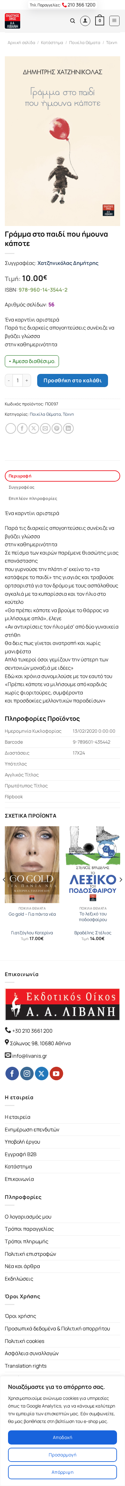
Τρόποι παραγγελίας (29, 1228)
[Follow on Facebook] (12, 1073)
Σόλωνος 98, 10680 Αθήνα (40, 1043)
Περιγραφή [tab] (20, 476)
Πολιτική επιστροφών (30, 1253)
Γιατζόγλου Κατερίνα (32, 933)
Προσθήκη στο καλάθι (73, 380)
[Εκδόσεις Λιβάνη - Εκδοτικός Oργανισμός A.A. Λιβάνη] (26, 21)
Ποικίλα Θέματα (84, 42)
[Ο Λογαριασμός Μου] (85, 21)
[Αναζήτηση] (72, 21)
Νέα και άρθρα (22, 1266)
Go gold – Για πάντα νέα (32, 914)
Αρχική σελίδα (21, 42)
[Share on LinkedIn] (68, 428)
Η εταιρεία (17, 1116)
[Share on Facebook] (22, 428)
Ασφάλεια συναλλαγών (32, 1353)
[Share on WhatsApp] (10, 428)
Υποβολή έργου (22, 1141)
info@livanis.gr (29, 1055)
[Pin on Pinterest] (57, 428)
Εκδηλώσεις (19, 1278)
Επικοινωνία (19, 1178)
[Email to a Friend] (45, 428)
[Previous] (4, 892)
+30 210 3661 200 (32, 1030)
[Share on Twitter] (34, 428)
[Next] (120, 892)
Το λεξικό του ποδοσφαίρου (93, 916)
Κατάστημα (52, 42)
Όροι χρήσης (20, 1315)
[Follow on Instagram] (27, 1073)
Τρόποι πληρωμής (26, 1241)
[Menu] (114, 21)
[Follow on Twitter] (41, 1073)
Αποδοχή (62, 1437)
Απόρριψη (62, 1472)
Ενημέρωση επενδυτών (32, 1129)
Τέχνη (111, 42)
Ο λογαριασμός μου (28, 1216)
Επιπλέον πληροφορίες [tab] (33, 498)
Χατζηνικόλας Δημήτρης (68, 263)
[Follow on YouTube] (56, 1073)
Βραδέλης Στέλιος (93, 933)
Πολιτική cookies (24, 1341)
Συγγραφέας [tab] (22, 487)
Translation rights (25, 1365)
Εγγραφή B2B (21, 1154)
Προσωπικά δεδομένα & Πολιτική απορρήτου (57, 1328)
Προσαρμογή (62, 1455)
